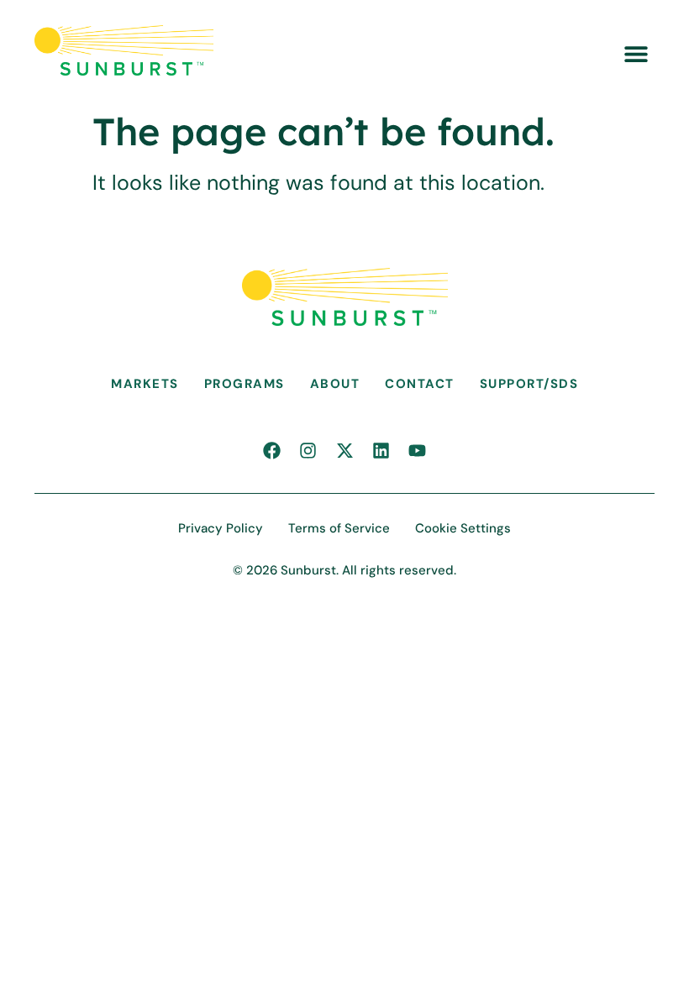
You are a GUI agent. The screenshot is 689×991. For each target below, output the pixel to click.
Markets (145, 383)
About (335, 383)
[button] (636, 54)
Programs (244, 383)
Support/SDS (529, 383)
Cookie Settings (463, 529)
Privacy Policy (220, 529)
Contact (420, 383)
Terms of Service (339, 529)
